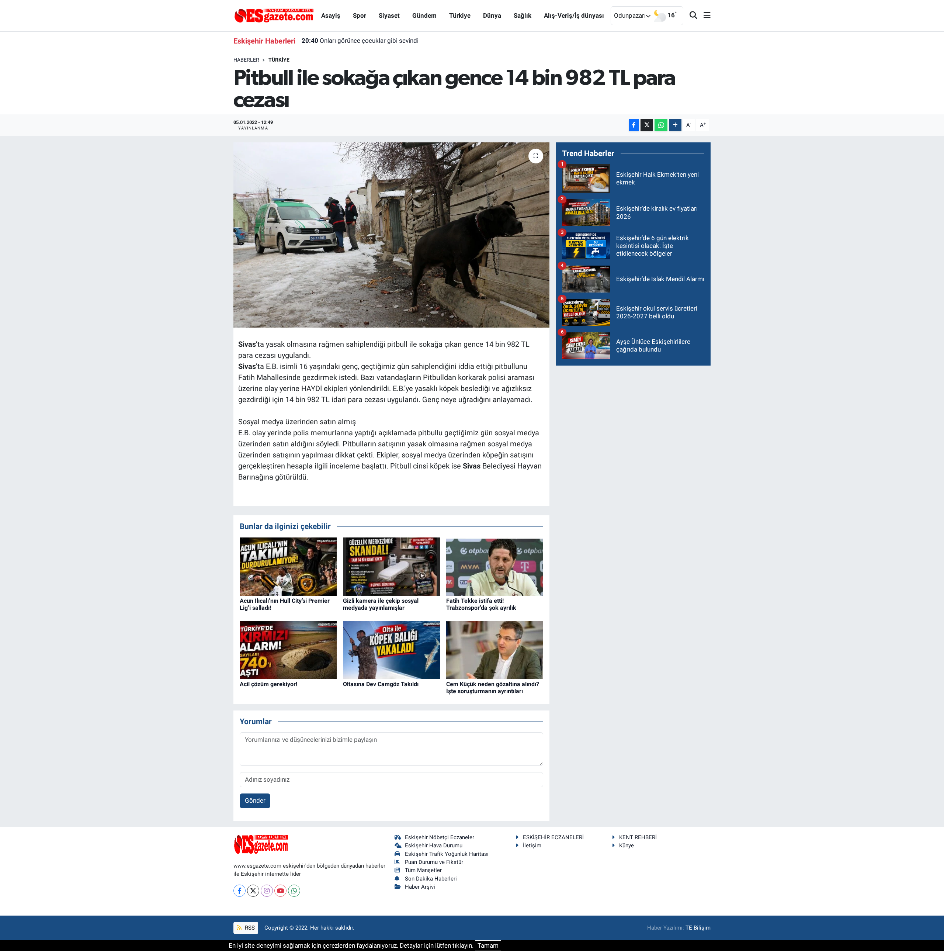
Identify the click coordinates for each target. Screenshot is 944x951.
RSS (249, 927)
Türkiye (460, 15)
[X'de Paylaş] (647, 125)
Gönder (255, 800)
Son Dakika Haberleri (431, 878)
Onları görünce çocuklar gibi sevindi (360, 40)
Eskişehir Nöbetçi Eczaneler (439, 837)
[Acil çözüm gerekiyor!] (288, 649)
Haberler (246, 60)
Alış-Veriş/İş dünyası (574, 15)
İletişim (532, 845)
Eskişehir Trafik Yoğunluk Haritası (447, 854)
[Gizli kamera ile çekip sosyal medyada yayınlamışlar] (391, 566)
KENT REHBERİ (638, 837)
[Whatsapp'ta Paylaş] (661, 125)
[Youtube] (280, 891)
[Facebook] (239, 891)
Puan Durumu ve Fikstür (434, 862)
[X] (253, 891)
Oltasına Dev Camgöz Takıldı (381, 684)
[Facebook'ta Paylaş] (634, 125)
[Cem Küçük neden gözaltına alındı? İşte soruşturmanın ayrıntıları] (494, 649)
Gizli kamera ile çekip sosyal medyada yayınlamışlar (381, 604)
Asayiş (330, 15)
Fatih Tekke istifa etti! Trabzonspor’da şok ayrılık (481, 604)
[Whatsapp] (294, 891)
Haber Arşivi (420, 886)
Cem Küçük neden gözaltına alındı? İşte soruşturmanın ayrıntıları (492, 688)
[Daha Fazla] (675, 125)
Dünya (492, 15)
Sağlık (522, 15)
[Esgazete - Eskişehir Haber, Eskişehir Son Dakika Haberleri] (274, 15)
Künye (626, 845)
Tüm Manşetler (423, 870)
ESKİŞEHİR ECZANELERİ (553, 837)
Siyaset (389, 15)
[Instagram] (267, 891)
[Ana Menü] (704, 16)
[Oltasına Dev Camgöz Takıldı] (391, 649)
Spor (359, 15)
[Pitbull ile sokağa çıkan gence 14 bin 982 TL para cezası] (391, 235)
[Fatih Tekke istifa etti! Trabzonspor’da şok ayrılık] (494, 566)
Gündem (424, 15)
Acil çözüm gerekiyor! (268, 684)
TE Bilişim (698, 927)
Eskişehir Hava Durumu (433, 845)
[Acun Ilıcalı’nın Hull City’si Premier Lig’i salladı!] (288, 566)
